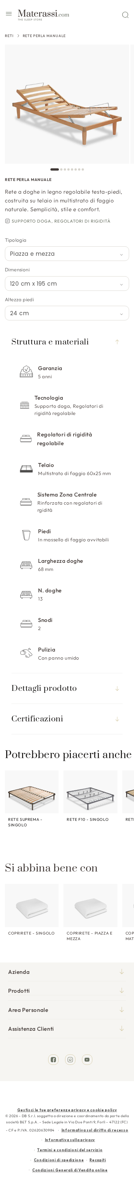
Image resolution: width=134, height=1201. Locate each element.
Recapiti (97, 1160)
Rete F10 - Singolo (88, 819)
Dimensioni (17, 269)
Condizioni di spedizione (59, 1160)
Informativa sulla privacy (70, 1140)
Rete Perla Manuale (44, 35)
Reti (9, 35)
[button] (9, 15)
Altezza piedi (19, 299)
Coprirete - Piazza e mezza (89, 936)
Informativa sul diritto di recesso (94, 1130)
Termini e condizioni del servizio (69, 1150)
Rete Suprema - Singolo (25, 822)
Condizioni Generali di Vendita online (70, 1170)
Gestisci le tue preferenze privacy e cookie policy (67, 1110)
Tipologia (16, 240)
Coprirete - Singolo (31, 933)
